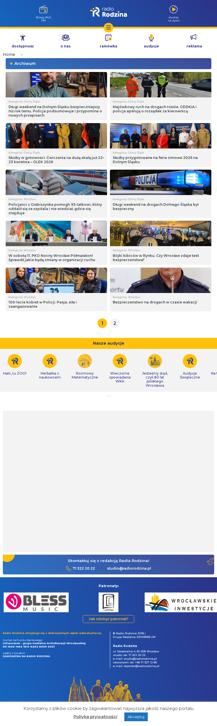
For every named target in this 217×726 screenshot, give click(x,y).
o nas (65, 46)
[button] (7, 601)
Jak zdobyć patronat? (108, 619)
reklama (194, 46)
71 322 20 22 (84, 568)
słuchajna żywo (173, 19)
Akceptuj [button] (136, 716)
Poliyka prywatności (95, 716)
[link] (49, 366)
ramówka (108, 46)
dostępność (23, 46)
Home (9, 54)
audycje (151, 46)
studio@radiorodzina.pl (129, 568)
